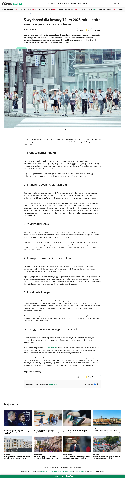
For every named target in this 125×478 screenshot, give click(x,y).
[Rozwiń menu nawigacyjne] (122, 3)
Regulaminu (44, 471)
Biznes (10, 13)
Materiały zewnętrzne (19, 13)
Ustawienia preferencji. (66, 471)
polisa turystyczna (51, 348)
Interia (5, 13)
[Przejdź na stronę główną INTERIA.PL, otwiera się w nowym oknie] (7, 3)
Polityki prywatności (55, 471)
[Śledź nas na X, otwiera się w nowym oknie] (97, 384)
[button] (79, 3)
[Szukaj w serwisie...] (115, 3)
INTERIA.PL (81, 471)
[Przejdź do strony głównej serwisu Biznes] (17, 3)
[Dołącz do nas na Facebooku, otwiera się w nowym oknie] (95, 384)
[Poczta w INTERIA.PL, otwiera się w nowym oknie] (118, 3)
